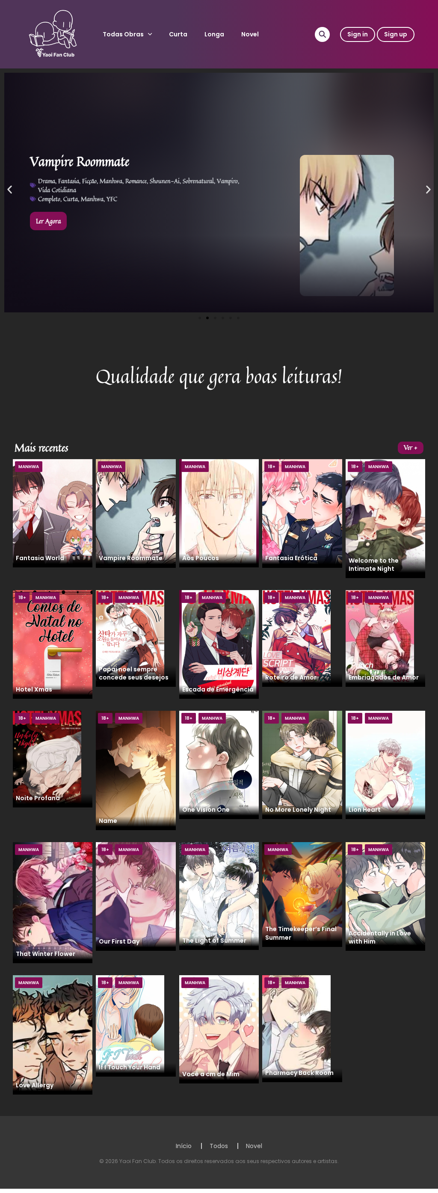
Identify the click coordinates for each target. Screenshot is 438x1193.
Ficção (89, 180)
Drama (46, 180)
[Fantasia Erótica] (302, 513)
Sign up (395, 34)
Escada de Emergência (218, 689)
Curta (178, 34)
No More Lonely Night (298, 809)
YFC (112, 198)
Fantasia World (40, 558)
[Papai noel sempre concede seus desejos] (130, 638)
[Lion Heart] (385, 764)
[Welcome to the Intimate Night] (385, 518)
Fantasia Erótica (291, 558)
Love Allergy (34, 1085)
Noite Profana (38, 798)
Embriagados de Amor (384, 677)
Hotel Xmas (34, 689)
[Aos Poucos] (219, 513)
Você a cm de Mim (211, 1074)
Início (184, 1146)
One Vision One (206, 809)
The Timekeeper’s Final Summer (301, 933)
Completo (49, 198)
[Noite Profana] (47, 758)
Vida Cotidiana (57, 189)
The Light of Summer (214, 940)
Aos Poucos (200, 558)
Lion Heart (365, 809)
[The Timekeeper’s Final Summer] (302, 894)
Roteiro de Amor (291, 677)
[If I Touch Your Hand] (130, 1025)
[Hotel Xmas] (52, 644)
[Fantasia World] (52, 513)
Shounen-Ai (165, 180)
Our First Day (119, 941)
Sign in (357, 34)
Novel (250, 34)
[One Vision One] (219, 764)
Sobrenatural (198, 180)
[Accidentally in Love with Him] (385, 896)
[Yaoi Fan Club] (54, 34)
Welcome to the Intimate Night (374, 564)
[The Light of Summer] (219, 895)
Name (108, 820)
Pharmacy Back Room (299, 1072)
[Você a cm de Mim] (219, 1028)
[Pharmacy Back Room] (296, 1028)
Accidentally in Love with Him (380, 937)
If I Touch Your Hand (129, 1067)
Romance (136, 180)
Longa (214, 34)
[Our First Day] (135, 896)
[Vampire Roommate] (135, 513)
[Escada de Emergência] (219, 644)
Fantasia (68, 180)
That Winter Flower (45, 954)
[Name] (135, 770)
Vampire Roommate (131, 558)
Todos (219, 1146)
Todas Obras (123, 34)
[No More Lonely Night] (302, 764)
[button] (9, 189)
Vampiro (227, 180)
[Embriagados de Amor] (380, 638)
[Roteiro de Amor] (296, 638)
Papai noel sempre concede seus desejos (134, 673)
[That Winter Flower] (52, 902)
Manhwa (111, 180)
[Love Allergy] (52, 1034)
